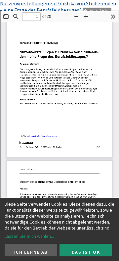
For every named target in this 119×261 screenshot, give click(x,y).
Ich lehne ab (31, 252)
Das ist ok (86, 252)
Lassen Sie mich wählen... (29, 236)
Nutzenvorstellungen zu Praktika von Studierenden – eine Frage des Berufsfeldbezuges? (58, 6)
